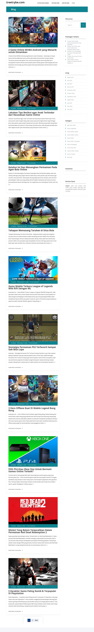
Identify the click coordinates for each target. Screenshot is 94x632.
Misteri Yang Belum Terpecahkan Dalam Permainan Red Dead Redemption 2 (30, 531)
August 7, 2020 (22, 465)
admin (14, 45)
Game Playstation (71, 147)
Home (73, 3)
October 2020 (70, 93)
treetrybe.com (15, 2)
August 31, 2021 (23, 45)
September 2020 (71, 96)
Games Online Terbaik (72, 151)
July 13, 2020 (22, 526)
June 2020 (69, 106)
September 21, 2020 (24, 404)
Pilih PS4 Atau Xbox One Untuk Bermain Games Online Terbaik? (30, 470)
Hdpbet (67, 186)
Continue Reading (14, 72)
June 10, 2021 (22, 108)
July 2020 (69, 103)
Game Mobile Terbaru (72, 135)
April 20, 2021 (22, 163)
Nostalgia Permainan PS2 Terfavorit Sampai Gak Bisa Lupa (32, 348)
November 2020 (71, 90)
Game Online (70, 138)
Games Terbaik (71, 154)
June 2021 (69, 80)
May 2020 (69, 109)
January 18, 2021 (23, 226)
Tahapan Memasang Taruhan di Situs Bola (31, 230)
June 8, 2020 (22, 587)
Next (36, 620)
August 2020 (70, 99)
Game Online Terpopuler (73, 141)
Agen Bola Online (71, 125)
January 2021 (70, 87)
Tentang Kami (55, 3)
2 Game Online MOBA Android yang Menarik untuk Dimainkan (32, 51)
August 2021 (70, 77)
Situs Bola (69, 157)
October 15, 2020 (23, 343)
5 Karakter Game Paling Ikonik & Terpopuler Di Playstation (32, 592)
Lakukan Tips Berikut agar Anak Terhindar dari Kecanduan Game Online (31, 113)
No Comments (33, 45)
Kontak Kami (65, 3)
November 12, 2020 (23, 282)
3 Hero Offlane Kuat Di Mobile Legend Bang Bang (31, 409)
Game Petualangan (72, 144)
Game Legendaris (71, 128)
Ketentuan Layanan (43, 3)
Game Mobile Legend (72, 131)
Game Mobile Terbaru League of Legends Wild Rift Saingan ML (30, 287)
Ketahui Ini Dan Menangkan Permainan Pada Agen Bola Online (32, 168)
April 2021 (69, 83)
